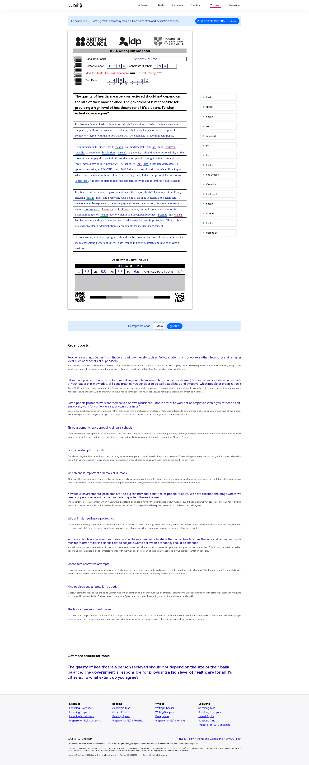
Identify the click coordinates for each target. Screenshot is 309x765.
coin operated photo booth (86, 450)
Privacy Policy (186, 738)
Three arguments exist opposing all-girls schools (100, 427)
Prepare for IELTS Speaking (214, 725)
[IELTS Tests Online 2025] (75, 6)
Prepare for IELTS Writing (170, 720)
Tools (161, 5)
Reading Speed (121, 716)
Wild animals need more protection (91, 518)
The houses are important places (90, 609)
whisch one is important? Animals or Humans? (98, 473)
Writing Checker (164, 708)
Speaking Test (206, 708)
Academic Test (121, 708)
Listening (177, 5)
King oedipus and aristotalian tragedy (92, 586)
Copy (176, 326)
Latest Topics (206, 716)
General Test (119, 712)
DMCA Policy (233, 738)
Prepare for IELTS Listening (85, 720)
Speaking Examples (209, 712)
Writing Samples (164, 712)
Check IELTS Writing (219, 21)
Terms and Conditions (210, 738)
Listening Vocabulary (81, 716)
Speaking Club (206, 720)
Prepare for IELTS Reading (127, 720)
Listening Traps (78, 712)
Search (145, 5)
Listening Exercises (80, 708)
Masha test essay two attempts (88, 564)
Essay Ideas (162, 716)
